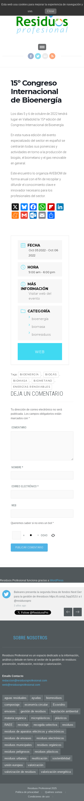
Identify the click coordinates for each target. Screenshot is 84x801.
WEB (40, 352)
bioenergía (40, 319)
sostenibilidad (61, 758)
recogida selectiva (45, 724)
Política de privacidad (27, 792)
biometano (43, 380)
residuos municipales (18, 745)
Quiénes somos (53, 792)
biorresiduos (41, 335)
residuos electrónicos (50, 738)
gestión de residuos (33, 711)
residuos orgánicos (49, 745)
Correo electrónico (25, 486)
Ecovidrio (59, 704)
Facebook (31, 56)
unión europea (13, 765)
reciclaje (23, 724)
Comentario (18, 427)
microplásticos (40, 718)
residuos (67, 724)
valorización (35, 765)
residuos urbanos (15, 758)
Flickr (45, 56)
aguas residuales (15, 698)
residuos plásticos (46, 751)
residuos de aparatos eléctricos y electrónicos (34, 731)
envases (9, 711)
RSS (52, 56)
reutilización (39, 758)
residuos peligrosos (17, 751)
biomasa (38, 327)
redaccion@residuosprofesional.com (24, 680)
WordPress (56, 580)
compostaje (11, 704)
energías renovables (31, 386)
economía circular (36, 704)
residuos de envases (17, 738)
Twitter (38, 56)
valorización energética (56, 771)
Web (13, 505)
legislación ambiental (64, 711)
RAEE (8, 724)
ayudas (36, 698)
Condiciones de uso (39, 796)
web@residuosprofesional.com (21, 684)
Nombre (17, 467)
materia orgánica (15, 718)
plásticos (61, 718)
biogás (51, 374)
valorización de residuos (20, 771)
